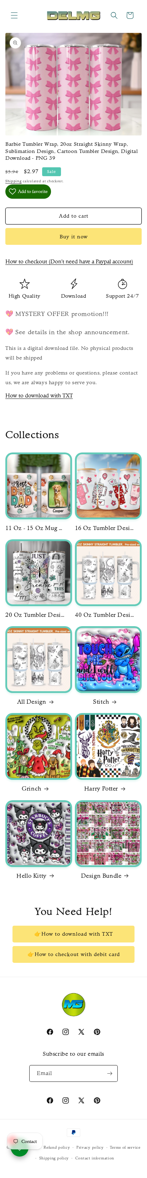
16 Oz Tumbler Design (105, 527)
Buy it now (74, 236)
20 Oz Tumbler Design (35, 614)
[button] (14, 15)
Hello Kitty (31, 875)
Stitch (101, 701)
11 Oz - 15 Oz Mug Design (35, 527)
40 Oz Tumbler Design (105, 614)
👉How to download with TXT (73, 934)
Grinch (31, 788)
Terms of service (125, 1147)
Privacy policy (90, 1147)
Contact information (94, 1158)
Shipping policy (54, 1158)
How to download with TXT (39, 395)
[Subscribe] (109, 1073)
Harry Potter (101, 788)
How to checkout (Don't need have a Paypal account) (69, 261)
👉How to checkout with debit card (73, 954)
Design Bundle (101, 875)
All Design (31, 701)
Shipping (13, 181)
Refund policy (57, 1147)
